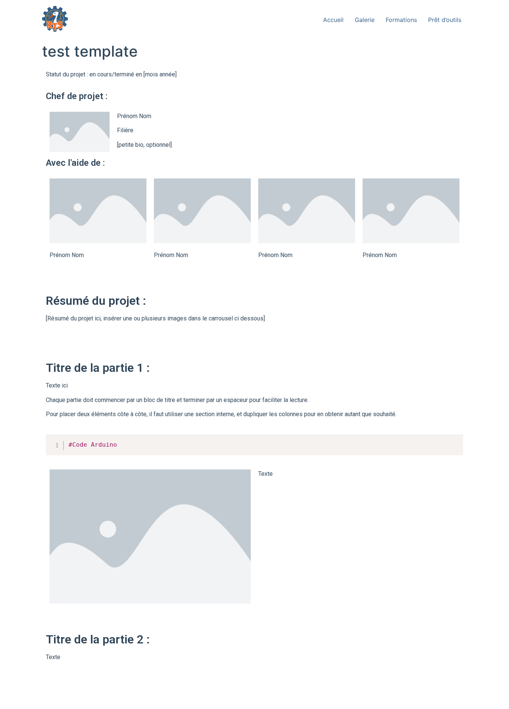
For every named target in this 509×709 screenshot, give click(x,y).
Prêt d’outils (444, 19)
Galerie (364, 19)
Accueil (333, 19)
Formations (401, 19)
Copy (453, 441)
